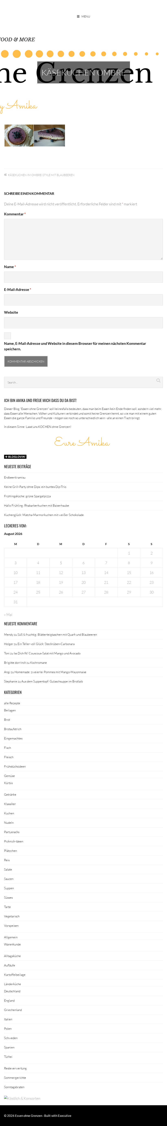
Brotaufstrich (12, 729)
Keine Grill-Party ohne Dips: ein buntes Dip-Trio (35, 487)
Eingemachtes (13, 738)
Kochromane (38, 662)
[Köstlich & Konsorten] (22, 1098)
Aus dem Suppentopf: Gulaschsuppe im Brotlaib (52, 681)
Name (10, 266)
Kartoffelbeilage (14, 974)
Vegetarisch (12, 916)
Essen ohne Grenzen (28, 1115)
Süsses (8, 897)
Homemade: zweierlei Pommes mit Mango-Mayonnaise (50, 672)
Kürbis (8, 783)
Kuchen (9, 813)
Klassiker (10, 804)
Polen (8, 1028)
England (9, 1000)
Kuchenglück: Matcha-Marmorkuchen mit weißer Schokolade (44, 515)
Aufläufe (9, 965)
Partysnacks (11, 832)
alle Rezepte (12, 703)
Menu (85, 16)
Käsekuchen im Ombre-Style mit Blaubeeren (41, 175)
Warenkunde (12, 944)
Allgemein (11, 937)
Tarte (7, 907)
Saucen (8, 879)
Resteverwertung (15, 1068)
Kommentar (15, 214)
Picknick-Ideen (13, 841)
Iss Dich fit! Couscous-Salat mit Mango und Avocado (47, 653)
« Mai (8, 614)
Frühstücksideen (15, 766)
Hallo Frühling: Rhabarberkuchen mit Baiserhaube (36, 505)
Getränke (10, 794)
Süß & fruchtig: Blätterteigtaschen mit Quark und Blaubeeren (57, 634)
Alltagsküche (12, 956)
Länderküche (12, 984)
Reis (7, 860)
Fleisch (8, 757)
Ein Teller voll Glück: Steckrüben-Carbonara (46, 644)
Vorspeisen (11, 925)
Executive (64, 1115)
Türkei (8, 1056)
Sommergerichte (15, 1077)
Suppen (9, 888)
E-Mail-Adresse (17, 289)
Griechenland (13, 1010)
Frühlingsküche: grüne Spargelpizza (27, 496)
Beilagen (10, 710)
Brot (7, 719)
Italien (8, 1019)
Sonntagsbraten (14, 1087)
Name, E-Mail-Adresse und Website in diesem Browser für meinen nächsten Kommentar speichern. (75, 346)
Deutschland (12, 991)
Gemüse (9, 776)
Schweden (11, 1038)
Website (11, 312)
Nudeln (9, 822)
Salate (8, 869)
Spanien (9, 1047)
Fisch (7, 747)
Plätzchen (10, 850)
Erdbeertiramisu (14, 477)
